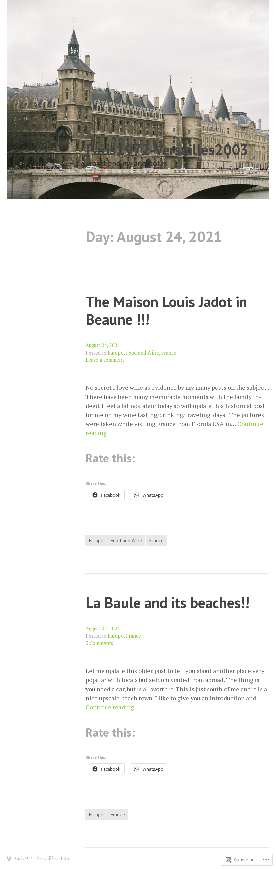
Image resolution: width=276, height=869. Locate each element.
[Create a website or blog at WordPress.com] (9, 858)
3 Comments (99, 643)
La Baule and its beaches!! (167, 602)
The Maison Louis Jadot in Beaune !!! (166, 310)
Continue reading (109, 707)
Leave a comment (104, 360)
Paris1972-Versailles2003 (166, 149)
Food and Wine (142, 352)
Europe (116, 352)
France (168, 352)
